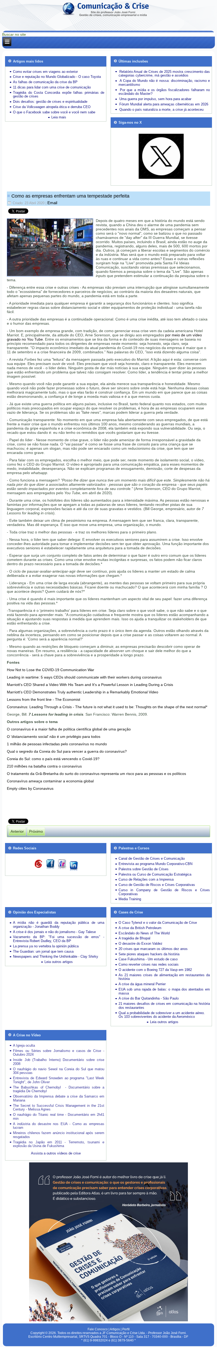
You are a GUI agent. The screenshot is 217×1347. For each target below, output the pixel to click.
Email (52, 202)
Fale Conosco (98, 1329)
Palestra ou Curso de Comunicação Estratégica (155, 874)
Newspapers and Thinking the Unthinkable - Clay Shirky (55, 956)
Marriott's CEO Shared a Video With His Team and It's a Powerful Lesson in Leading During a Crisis (90, 685)
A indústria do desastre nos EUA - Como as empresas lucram (58, 1126)
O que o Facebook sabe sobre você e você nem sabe (54, 112)
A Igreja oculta (24, 1045)
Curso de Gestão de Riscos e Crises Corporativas (157, 885)
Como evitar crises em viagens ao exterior (45, 72)
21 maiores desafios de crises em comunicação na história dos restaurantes (164, 1006)
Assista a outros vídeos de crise (56, 1153)
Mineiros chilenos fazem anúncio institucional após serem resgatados (58, 1135)
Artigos (115, 1329)
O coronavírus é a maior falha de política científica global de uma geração (69, 729)
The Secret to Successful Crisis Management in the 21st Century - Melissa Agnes (58, 1108)
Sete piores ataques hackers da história (149, 954)
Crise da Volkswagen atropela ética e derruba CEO (52, 107)
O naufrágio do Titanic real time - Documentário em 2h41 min (58, 1117)
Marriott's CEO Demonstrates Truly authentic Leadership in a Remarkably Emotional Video (82, 692)
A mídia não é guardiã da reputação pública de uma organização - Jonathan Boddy (58, 925)
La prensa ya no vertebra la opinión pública (46, 946)
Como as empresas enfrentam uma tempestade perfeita (70, 196)
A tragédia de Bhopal (134, 938)
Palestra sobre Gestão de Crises (144, 869)
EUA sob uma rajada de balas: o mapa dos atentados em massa (164, 991)
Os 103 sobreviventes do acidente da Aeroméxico (157, 1017)
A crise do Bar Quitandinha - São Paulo (149, 998)
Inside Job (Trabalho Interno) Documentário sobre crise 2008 (58, 1062)
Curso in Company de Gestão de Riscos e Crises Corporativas (164, 892)
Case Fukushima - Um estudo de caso (148, 959)
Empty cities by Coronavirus (30, 788)
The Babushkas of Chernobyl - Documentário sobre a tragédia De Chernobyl (58, 1089)
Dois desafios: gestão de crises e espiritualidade (50, 102)
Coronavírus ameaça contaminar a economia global (50, 781)
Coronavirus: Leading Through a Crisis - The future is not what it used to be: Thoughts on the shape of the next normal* (107, 707)
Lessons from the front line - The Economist (43, 699)
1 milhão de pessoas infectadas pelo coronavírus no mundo (57, 744)
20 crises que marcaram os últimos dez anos (153, 949)
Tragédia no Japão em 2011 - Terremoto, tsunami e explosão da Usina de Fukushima (58, 1144)
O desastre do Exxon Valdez (140, 943)
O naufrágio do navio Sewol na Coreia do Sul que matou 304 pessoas (58, 1071)
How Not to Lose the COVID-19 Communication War (50, 670)
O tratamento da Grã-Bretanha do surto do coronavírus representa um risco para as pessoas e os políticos (96, 773)
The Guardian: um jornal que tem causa (43, 951)
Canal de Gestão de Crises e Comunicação (152, 858)
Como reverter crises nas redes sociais (149, 964)
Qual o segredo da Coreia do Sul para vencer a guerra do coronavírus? (67, 751)
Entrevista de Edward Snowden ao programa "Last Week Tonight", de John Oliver (58, 1080)
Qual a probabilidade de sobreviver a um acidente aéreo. (162, 1013)
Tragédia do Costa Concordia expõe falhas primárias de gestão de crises (58, 95)
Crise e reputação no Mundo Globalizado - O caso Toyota (57, 77)
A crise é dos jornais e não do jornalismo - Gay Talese (54, 932)
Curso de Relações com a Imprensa (146, 879)
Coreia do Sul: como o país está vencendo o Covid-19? (53, 759)
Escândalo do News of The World (144, 933)
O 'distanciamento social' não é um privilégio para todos (53, 736)
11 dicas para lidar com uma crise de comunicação (52, 87)
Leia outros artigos (58, 962)
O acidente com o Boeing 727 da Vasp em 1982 (155, 970)
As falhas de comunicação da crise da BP (45, 82)
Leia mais (58, 117)
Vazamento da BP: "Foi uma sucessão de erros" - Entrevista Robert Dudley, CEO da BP (58, 939)
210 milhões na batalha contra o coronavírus (44, 766)
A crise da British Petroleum (140, 928)
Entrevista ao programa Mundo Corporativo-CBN (155, 864)
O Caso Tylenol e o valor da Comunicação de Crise (158, 923)
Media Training (130, 899)
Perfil (126, 1329)
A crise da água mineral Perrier (142, 984)
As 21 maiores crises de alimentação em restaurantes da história (164, 977)
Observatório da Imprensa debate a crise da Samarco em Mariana (58, 1098)
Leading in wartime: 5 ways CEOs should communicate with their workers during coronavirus (84, 677)
